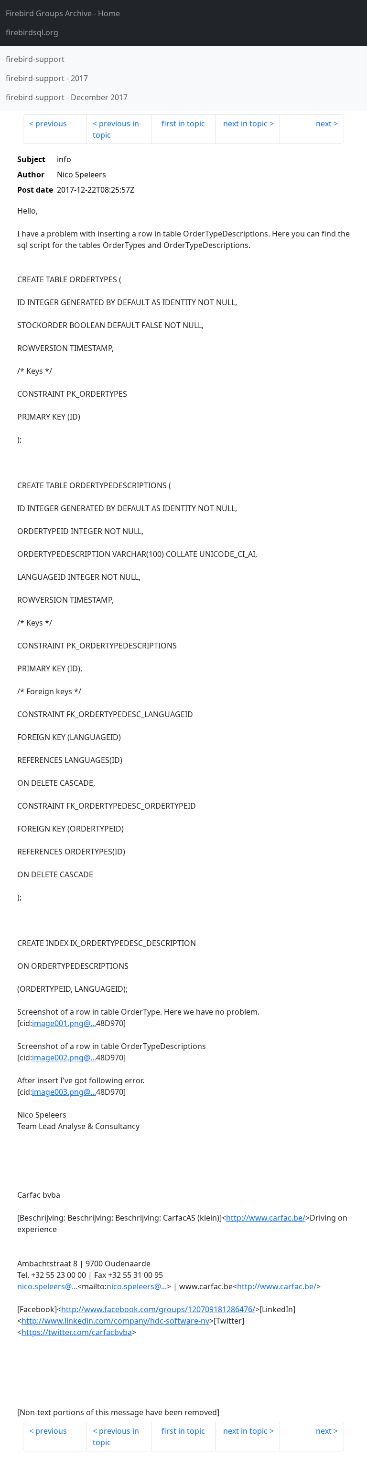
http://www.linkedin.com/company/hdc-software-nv (115, 1320)
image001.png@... (64, 1023)
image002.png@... (64, 1057)
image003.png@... (64, 1092)
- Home (63, 13)
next (324, 123)
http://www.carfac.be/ (265, 1217)
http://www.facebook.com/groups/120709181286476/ (158, 1309)
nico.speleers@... (47, 1286)
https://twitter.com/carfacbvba (77, 1332)
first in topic (183, 123)
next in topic (245, 123)
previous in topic (116, 129)
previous (51, 123)
